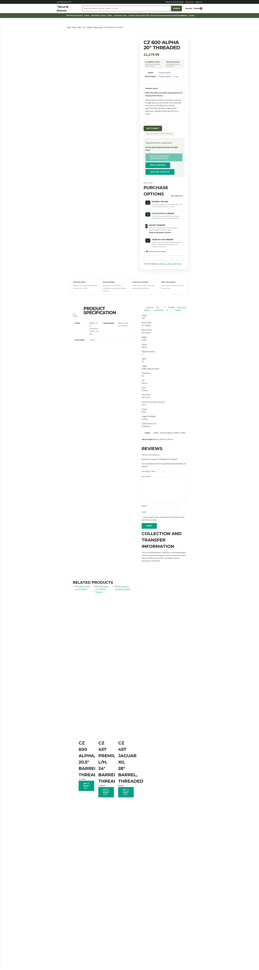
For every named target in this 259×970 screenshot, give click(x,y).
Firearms (80, 15)
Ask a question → (177, 196)
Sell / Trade (145, 15)
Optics (109, 15)
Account (188, 8)
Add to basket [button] (86, 785)
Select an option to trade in (160, 134)
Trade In (184, 15)
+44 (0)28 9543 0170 (64, 2)
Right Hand (177, 264)
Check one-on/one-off (160, 172)
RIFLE (170, 264)
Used (125, 15)
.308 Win (161, 264)
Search (176, 8)
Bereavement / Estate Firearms (171, 15)
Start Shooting (70, 15)
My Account (189, 2)
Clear (176, 76)
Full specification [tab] (159, 308)
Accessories (118, 15)
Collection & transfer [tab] (180, 308)
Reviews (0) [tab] (170, 308)
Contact (191, 15)
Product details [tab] (148, 308)
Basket (198, 2)
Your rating (146, 471)
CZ (166, 264)
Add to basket (152, 128)
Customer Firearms (134, 15)
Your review (146, 476)
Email (144, 512)
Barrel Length (150, 76)
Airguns (103, 15)
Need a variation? (158, 165)
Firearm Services (156, 15)
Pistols (86, 15)
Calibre (150, 72)
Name (144, 506)
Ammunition (95, 15)
